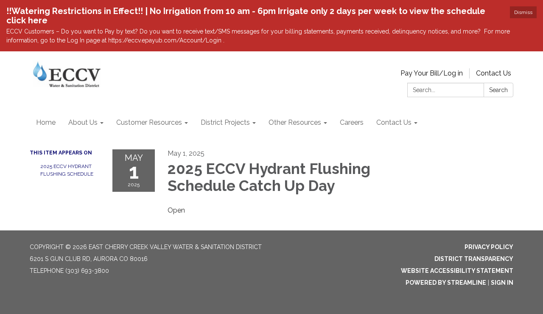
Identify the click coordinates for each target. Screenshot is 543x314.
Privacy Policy (489, 247)
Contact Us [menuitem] (393, 122)
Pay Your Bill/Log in (431, 73)
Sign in (502, 282)
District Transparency (473, 258)
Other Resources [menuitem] (295, 122)
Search (498, 90)
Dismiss (523, 12)
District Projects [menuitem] (225, 122)
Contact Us (493, 73)
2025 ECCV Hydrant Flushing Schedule (66, 170)
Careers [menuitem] (352, 122)
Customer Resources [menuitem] (149, 122)
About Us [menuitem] (83, 122)
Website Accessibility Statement (457, 270)
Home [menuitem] (46, 122)
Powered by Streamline (446, 282)
